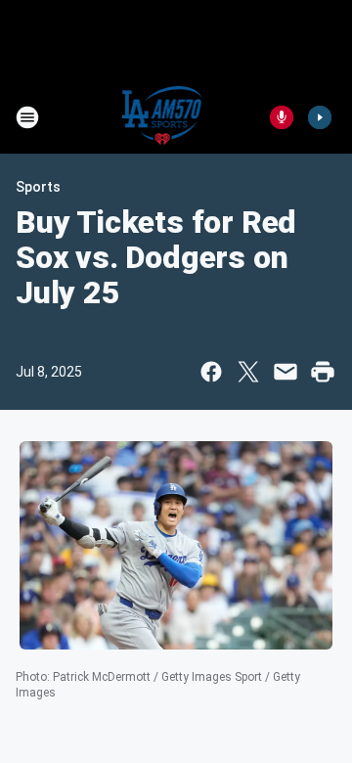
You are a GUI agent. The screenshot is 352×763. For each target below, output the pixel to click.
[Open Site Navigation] (27, 117)
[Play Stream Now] (319, 117)
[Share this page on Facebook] (211, 371)
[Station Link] (162, 117)
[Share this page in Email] (285, 371)
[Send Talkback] (281, 117)
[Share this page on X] (248, 371)
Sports (38, 187)
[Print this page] (322, 371)
